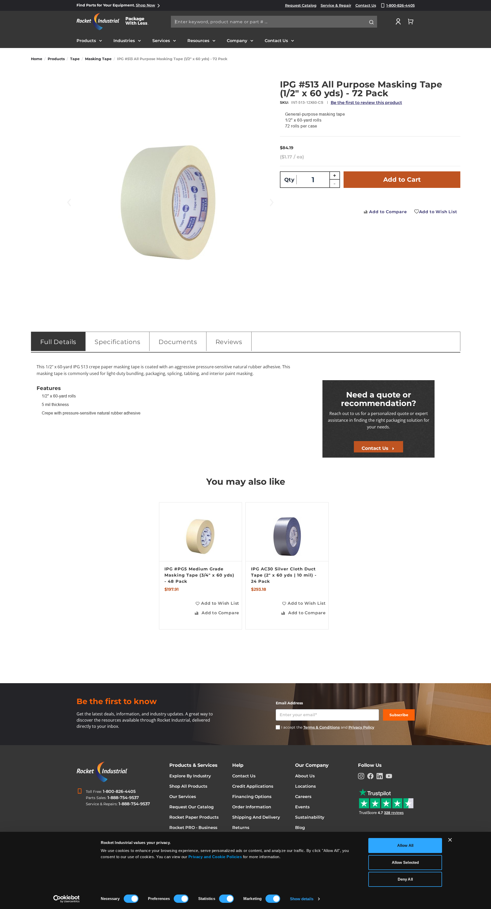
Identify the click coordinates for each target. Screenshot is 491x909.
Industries (124, 40)
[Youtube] (389, 776)
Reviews (228, 342)
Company (237, 40)
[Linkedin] (380, 776)
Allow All (405, 845)
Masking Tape (98, 59)
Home (36, 59)
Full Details (58, 342)
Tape (75, 59)
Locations (305, 786)
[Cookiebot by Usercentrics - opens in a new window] (66, 899)
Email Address (289, 703)
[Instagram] (361, 776)
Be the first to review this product (366, 102)
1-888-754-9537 (123, 797)
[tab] (58, 341)
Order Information (251, 806)
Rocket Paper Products (194, 817)
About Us (305, 776)
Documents (178, 342)
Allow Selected (405, 862)
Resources (198, 40)
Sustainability (309, 817)
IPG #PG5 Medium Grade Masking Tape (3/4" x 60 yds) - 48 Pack (199, 575)
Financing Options (251, 796)
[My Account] (398, 21)
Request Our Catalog (191, 806)
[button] (217, 603)
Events (302, 806)
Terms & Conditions (321, 727)
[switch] (181, 899)
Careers (303, 796)
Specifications (117, 342)
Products (86, 40)
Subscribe (398, 715)
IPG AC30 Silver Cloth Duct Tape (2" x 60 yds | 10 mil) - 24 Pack (284, 575)
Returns (240, 827)
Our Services (182, 796)
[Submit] (371, 22)
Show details (301, 899)
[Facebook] (370, 776)
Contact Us (276, 40)
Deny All (405, 879)
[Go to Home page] (115, 21)
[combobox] (274, 22)
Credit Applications (252, 786)
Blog (300, 827)
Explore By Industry (190, 776)
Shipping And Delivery (256, 817)
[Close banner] (450, 840)
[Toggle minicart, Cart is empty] (410, 21)
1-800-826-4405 (119, 791)
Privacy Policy (361, 727)
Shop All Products (188, 786)
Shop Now (145, 5)
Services (161, 40)
